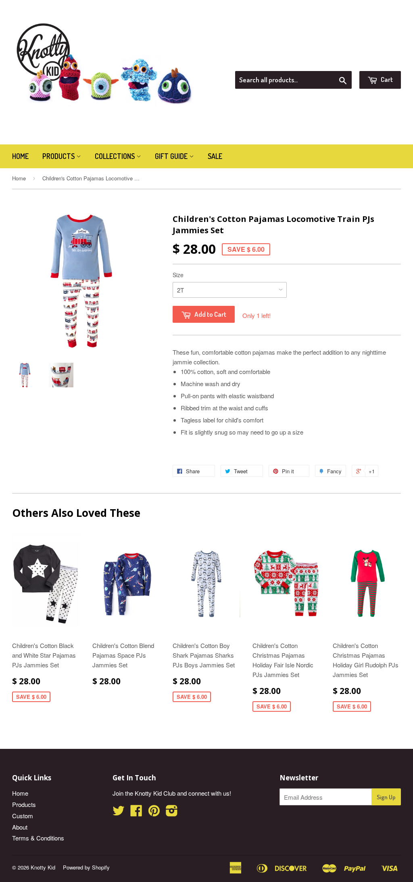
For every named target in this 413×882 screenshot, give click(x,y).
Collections (115, 156)
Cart (386, 79)
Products (59, 156)
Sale (215, 156)
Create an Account (378, 61)
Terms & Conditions (38, 838)
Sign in (334, 61)
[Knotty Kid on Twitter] (119, 813)
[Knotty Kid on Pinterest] (154, 813)
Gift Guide (172, 156)
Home (20, 156)
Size (178, 275)
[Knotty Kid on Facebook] (136, 813)
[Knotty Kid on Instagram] (172, 813)
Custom (22, 815)
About (19, 827)
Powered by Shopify (86, 867)
